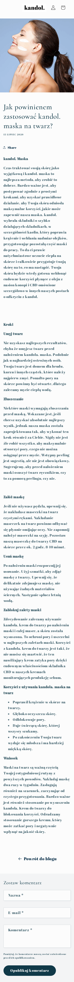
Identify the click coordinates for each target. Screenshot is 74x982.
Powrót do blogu (40, 858)
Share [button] (12, 147)
